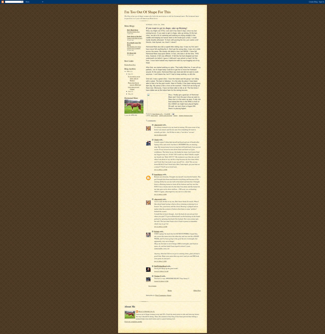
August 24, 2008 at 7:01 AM (161, 271)
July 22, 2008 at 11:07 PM (160, 226)
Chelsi (156, 139)
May (129, 94)
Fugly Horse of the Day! (134, 36)
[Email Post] (173, 114)
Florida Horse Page (130, 65)
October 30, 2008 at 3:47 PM (161, 281)
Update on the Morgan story (134, 38)
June (129, 91)
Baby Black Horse (132, 30)
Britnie (156, 231)
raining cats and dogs (165, 115)
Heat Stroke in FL (147, 311)
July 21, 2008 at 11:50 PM (160, 169)
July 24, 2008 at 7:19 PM (160, 261)
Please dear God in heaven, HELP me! (134, 84)
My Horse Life (131, 53)
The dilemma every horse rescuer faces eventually (134, 47)
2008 (128, 71)
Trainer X (157, 276)
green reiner (154, 115)
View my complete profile (133, 321)
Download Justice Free (133, 32)
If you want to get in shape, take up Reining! (134, 78)
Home (170, 290)
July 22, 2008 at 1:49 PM (160, 194)
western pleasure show (185, 115)
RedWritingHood (160, 266)
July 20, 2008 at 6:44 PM (160, 135)
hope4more (158, 174)
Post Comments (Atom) (163, 295)
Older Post (197, 290)
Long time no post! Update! (133, 88)
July (129, 74)
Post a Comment (152, 286)
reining (175, 115)
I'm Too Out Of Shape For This (147, 11)
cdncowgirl (158, 125)
